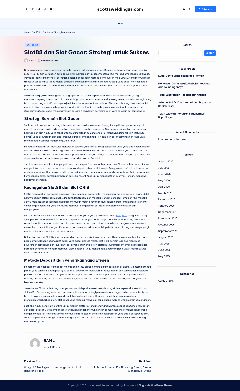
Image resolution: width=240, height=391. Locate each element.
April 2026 (164, 186)
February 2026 (166, 199)
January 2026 (166, 205)
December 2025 (167, 212)
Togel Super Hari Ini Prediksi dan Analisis (182, 94)
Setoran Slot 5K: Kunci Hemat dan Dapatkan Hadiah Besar (184, 104)
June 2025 (164, 250)
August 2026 (165, 161)
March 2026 (165, 193)
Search (187, 45)
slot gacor (121, 215)
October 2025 (166, 224)
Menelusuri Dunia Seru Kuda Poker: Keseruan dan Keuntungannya (184, 85)
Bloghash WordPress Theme (155, 385)
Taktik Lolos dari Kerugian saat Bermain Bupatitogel (181, 115)
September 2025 (168, 231)
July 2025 (163, 243)
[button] (205, 9)
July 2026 (164, 167)
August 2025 (165, 237)
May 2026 (164, 180)
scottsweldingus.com (120, 9)
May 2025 (164, 256)
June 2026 (164, 174)
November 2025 (167, 218)
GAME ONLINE (32, 45)
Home (27, 32)
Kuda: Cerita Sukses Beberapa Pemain (181, 75)
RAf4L (49, 340)
